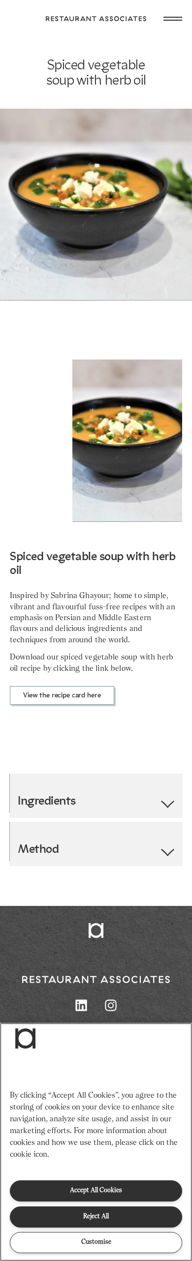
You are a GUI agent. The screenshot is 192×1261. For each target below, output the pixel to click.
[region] (96, 1142)
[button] (25, 1038)
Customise (96, 1242)
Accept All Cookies (96, 1190)
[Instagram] (111, 1005)
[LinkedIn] (81, 1005)
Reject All (96, 1216)
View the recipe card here (62, 695)
